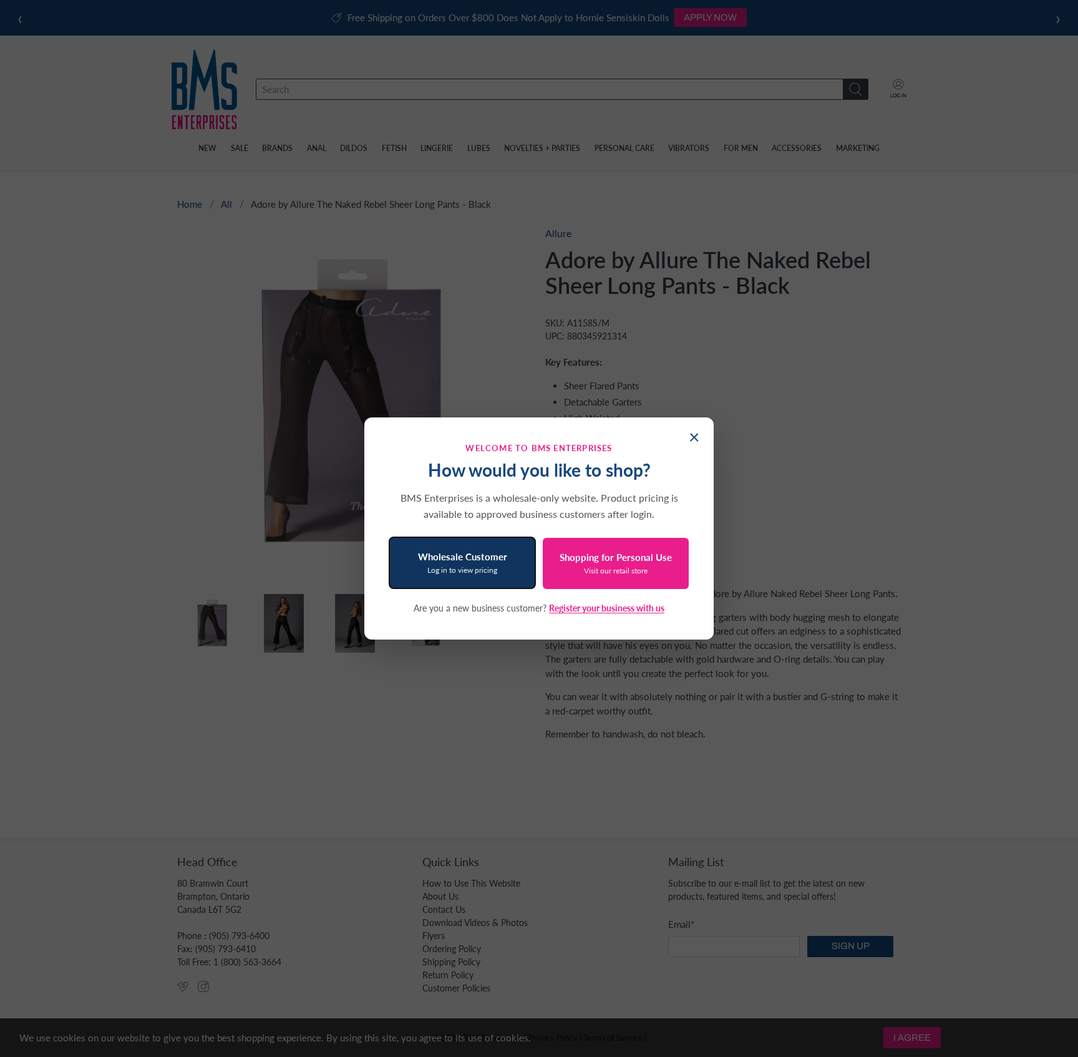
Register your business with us (606, 608)
